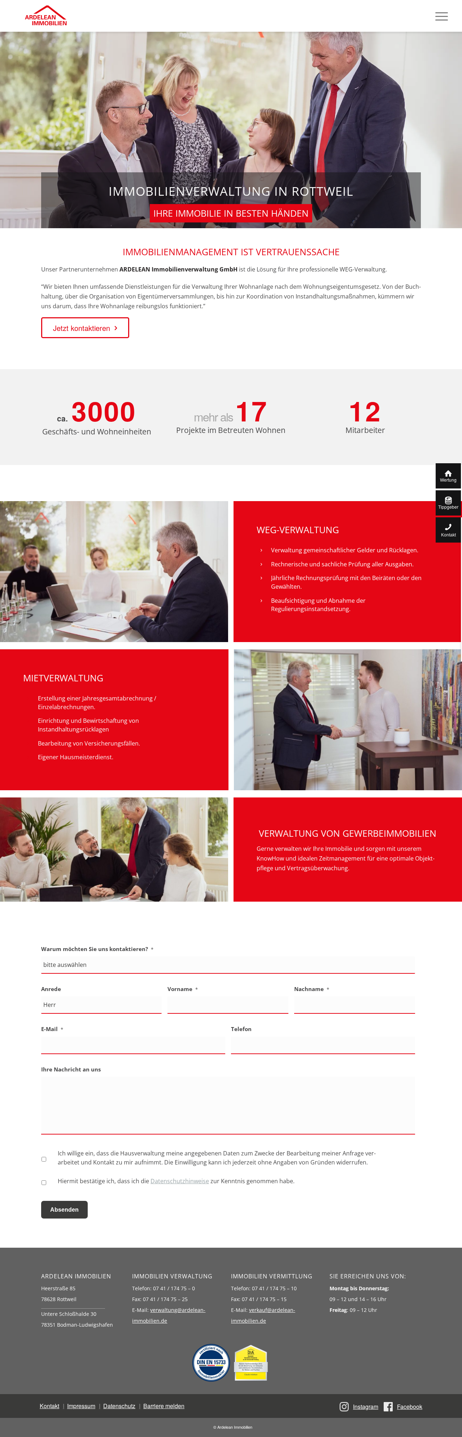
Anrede (51, 989)
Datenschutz (119, 1406)
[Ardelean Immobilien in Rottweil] (45, 16)
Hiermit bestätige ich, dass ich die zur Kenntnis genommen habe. (176, 1181)
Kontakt (49, 1406)
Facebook (409, 1406)
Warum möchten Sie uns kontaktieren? (97, 949)
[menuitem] (442, 16)
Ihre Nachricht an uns (71, 1069)
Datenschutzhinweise (180, 1181)
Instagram (365, 1406)
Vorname (182, 989)
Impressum (81, 1406)
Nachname (311, 989)
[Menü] (442, 16)
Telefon (241, 1029)
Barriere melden (163, 1406)
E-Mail (52, 1029)
